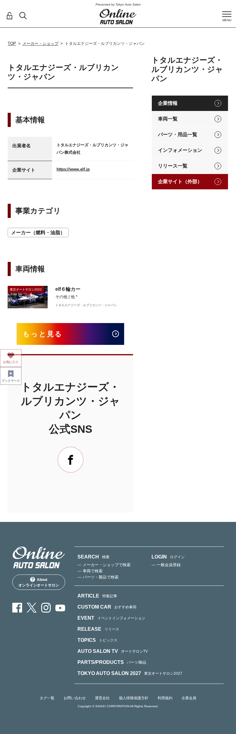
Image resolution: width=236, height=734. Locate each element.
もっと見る (43, 334)
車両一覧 (168, 118)
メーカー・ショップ (40, 43)
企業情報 (168, 103)
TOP (12, 43)
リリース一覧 (172, 165)
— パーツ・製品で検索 (98, 577)
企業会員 (189, 698)
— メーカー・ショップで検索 (104, 565)
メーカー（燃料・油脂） (38, 232)
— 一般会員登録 (166, 565)
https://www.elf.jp (73, 169)
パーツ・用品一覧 (177, 134)
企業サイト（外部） (180, 181)
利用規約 (165, 698)
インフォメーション (180, 150)
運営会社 (102, 698)
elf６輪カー (68, 289)
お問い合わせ (75, 698)
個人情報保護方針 (133, 698)
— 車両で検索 (90, 571)
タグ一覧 (47, 698)
